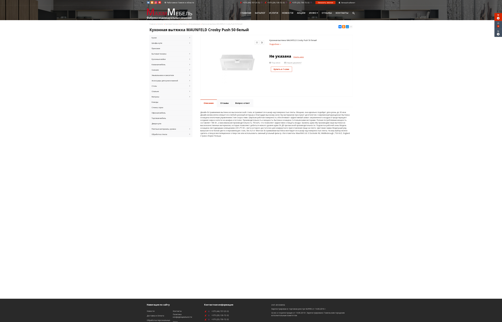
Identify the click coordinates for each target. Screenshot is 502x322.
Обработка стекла (159, 134)
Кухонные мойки (159, 59)
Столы (154, 86)
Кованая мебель (159, 64)
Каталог (260, 13)
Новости (287, 13)
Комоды (155, 102)
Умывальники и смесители (163, 75)
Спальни (155, 91)
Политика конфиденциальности (182, 315)
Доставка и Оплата (155, 315)
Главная (246, 13)
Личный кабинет (348, 2)
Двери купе (156, 123)
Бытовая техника (159, 54)
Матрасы (155, 97)
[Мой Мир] (347, 26)
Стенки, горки (157, 107)
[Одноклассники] (343, 26)
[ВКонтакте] (340, 26)
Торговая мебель (159, 118)
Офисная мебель (159, 113)
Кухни (154, 38)
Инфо (313, 13)
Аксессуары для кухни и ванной (165, 80)
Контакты (342, 13)
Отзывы (327, 13)
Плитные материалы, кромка (164, 129)
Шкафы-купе (157, 43)
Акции (301, 13)
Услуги (273, 13)
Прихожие (156, 48)
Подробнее (274, 44)
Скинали (155, 70)
